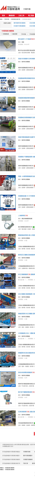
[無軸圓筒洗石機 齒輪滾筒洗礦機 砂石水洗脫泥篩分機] (8, 359)
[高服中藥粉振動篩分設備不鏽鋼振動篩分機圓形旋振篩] (8, 143)
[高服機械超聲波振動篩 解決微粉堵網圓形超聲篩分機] (8, 85)
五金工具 (21, 15)
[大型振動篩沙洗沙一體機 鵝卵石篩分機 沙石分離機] (8, 340)
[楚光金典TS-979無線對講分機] (8, 45)
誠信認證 (15, 34)
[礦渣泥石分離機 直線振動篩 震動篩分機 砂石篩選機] (8, 261)
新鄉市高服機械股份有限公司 (25, 67)
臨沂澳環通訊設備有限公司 (25, 227)
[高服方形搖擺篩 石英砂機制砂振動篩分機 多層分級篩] (8, 65)
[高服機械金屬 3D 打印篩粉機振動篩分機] (8, 202)
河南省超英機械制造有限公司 (25, 423)
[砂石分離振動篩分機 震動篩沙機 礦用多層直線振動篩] (8, 281)
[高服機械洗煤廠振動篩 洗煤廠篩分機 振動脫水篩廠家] (8, 124)
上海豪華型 (23, 215)
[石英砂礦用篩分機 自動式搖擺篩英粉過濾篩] (8, 418)
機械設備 (12, 15)
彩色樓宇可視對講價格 (19, 26)
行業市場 (26, 9)
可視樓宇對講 (26, 452)
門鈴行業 (25, 463)
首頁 (3, 15)
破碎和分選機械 (26, 62)
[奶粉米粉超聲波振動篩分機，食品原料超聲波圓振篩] (8, 379)
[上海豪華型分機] (7, 222)
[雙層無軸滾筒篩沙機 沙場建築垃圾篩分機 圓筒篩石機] (8, 241)
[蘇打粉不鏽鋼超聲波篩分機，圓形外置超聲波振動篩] (8, 398)
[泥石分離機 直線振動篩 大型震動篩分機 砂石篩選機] (8, 300)
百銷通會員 (6, 34)
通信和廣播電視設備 (27, 218)
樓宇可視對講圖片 (28, 455)
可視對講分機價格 (9, 468)
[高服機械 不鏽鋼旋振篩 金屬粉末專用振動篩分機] (8, 163)
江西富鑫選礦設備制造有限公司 (26, 266)
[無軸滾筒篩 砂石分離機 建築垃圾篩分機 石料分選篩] (8, 320)
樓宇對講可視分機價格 (19, 23)
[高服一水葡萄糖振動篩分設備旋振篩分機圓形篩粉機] (8, 183)
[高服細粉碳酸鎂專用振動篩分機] (8, 104)
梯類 (23, 42)
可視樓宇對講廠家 (28, 459)
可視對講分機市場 (15, 19)
